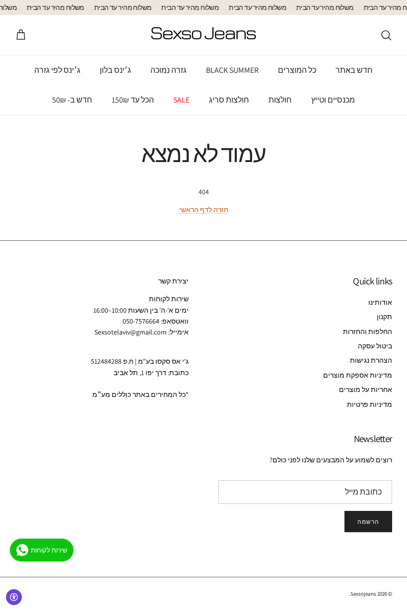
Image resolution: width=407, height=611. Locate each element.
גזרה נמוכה (168, 70)
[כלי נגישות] (14, 597)
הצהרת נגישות (371, 360)
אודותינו (380, 302)
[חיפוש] (386, 35)
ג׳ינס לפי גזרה (57, 70)
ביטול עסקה (375, 345)
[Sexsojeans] (203, 35)
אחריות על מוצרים (365, 389)
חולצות (280, 100)
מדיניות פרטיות (369, 404)
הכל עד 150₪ (133, 100)
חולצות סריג (229, 100)
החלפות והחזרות (367, 331)
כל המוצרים (297, 70)
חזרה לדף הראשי (203, 209)
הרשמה (368, 521)
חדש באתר (354, 70)
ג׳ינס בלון (115, 70)
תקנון (384, 316)
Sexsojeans (363, 593)
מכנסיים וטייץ (333, 100)
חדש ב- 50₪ (72, 100)
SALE (181, 100)
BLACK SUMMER (232, 70)
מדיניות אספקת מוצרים (357, 375)
